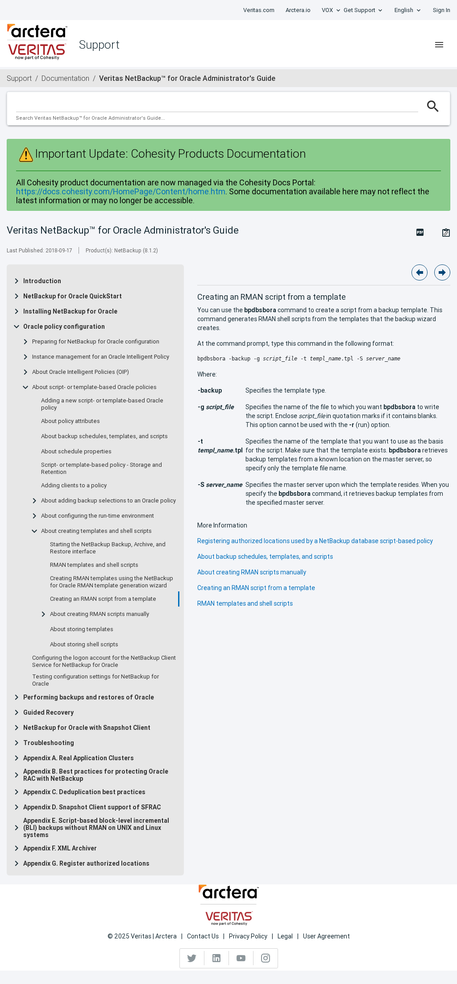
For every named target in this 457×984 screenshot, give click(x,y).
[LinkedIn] (216, 958)
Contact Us (203, 936)
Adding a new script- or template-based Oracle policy (102, 404)
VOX (327, 10)
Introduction (42, 281)
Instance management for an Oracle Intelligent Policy (100, 356)
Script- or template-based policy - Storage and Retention (101, 468)
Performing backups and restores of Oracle (88, 697)
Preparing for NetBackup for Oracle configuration (95, 341)
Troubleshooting (48, 742)
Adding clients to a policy (74, 485)
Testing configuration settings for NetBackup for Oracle (95, 680)
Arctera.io (298, 10)
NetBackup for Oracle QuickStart (72, 296)
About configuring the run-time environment (97, 515)
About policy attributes (70, 421)
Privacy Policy (248, 936)
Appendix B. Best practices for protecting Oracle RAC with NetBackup (95, 775)
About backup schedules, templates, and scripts (104, 436)
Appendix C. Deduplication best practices (84, 792)
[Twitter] (192, 958)
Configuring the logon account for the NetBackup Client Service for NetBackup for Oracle (104, 661)
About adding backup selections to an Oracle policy (108, 500)
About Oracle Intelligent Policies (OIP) (80, 372)
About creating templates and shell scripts (96, 531)
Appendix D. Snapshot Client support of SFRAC (92, 807)
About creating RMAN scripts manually (99, 614)
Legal (285, 936)
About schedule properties (76, 451)
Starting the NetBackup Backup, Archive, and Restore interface (108, 548)
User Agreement (326, 936)
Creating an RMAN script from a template (103, 599)
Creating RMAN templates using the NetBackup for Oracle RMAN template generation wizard (111, 582)
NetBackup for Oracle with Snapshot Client (86, 727)
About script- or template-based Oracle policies (94, 387)
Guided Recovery (48, 712)
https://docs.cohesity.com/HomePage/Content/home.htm (120, 191)
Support (19, 78)
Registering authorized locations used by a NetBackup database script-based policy (315, 541)
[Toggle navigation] (439, 45)
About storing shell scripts (84, 644)
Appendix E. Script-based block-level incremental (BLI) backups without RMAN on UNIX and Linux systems (96, 827)
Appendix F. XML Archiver (60, 848)
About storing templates (81, 629)
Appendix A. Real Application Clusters (78, 758)
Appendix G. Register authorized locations (86, 863)
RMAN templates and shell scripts (94, 565)
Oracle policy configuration (64, 326)
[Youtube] (241, 958)
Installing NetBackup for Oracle (70, 311)
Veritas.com (258, 10)
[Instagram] (265, 958)
